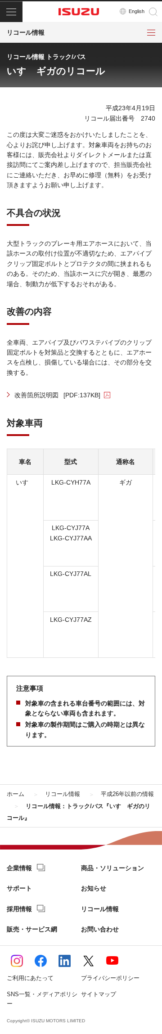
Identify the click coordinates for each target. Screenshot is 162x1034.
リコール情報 (100, 909)
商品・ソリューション (112, 868)
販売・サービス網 (32, 929)
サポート (19, 888)
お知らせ (93, 888)
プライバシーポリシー (110, 978)
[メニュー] (11, 11)
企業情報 (19, 868)
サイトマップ (98, 994)
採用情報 (19, 909)
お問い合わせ (100, 929)
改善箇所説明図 (57, 395)
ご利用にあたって (30, 978)
